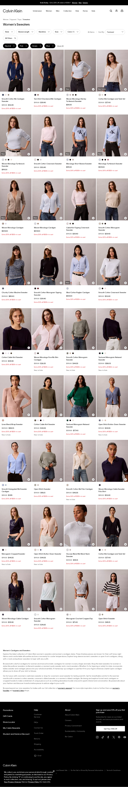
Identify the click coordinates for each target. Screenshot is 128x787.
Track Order (39, 733)
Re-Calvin (69, 736)
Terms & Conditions (114, 770)
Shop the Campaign (81, 3)
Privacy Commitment (73, 726)
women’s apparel (65, 688)
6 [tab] (89, 88)
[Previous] (4, 70)
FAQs (36, 722)
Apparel (13, 19)
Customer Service (38, 715)
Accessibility (39, 749)
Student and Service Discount (16, 734)
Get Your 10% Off (110, 729)
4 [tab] (19, 88)
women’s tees (18, 690)
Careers (68, 720)
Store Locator (9, 722)
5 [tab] (23, 88)
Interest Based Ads (61, 770)
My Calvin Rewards (11, 728)
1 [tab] (8, 88)
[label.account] (116, 11)
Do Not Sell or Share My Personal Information (87, 770)
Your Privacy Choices (12, 782)
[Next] (28, 70)
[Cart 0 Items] (122, 11)
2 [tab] (12, 88)
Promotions (8, 710)
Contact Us (38, 728)
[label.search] (111, 11)
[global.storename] (12, 10)
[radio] (3, 95)
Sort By (101, 32)
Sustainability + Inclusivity (75, 731)
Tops (19, 19)
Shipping (37, 744)
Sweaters (26, 19)
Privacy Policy (33, 782)
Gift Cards (7, 716)
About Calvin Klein (72, 715)
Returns (37, 739)
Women (5, 19)
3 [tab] (15, 88)
